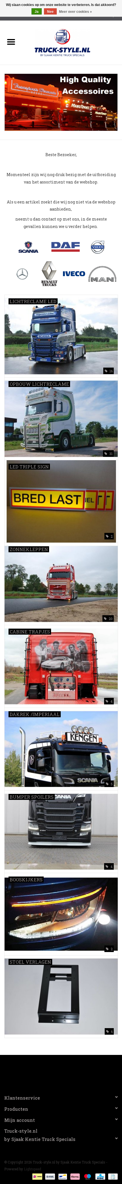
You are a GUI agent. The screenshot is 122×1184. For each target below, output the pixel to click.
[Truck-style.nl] (71, 42)
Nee (50, 12)
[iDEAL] (36, 1176)
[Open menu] (11, 41)
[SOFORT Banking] (74, 1176)
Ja (37, 12)
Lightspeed (32, 1169)
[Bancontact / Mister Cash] (62, 1176)
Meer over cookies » (75, 12)
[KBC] (99, 1176)
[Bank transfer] (49, 1176)
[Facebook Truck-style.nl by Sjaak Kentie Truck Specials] (61, 1072)
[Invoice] (112, 1176)
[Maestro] (87, 1176)
